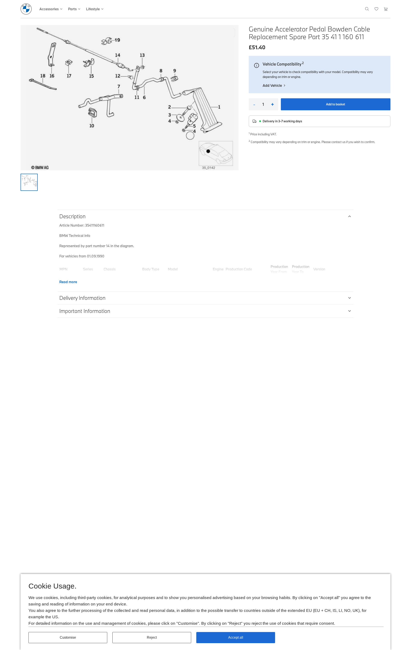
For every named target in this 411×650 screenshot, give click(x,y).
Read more (68, 281)
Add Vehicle (272, 85)
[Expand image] (129, 97)
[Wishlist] (376, 9)
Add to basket (335, 104)
